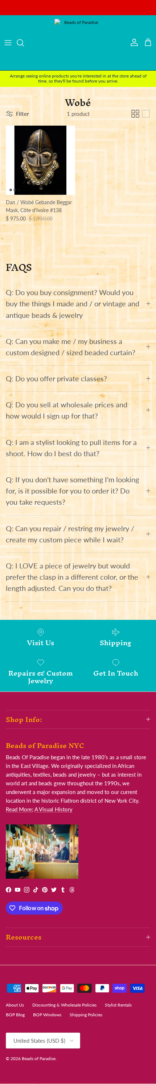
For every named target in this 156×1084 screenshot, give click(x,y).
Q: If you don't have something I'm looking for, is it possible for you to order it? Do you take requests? (72, 490)
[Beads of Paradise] (78, 43)
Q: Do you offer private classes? (56, 378)
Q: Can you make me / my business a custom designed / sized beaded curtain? (70, 347)
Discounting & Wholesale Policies (64, 1005)
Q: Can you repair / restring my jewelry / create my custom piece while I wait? (70, 534)
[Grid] (135, 113)
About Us (15, 1005)
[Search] (24, 43)
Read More (19, 809)
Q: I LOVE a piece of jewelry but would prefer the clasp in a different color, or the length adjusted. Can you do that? (72, 577)
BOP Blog (15, 1014)
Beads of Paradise (39, 1058)
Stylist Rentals (118, 1005)
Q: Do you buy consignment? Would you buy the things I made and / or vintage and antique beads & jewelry (72, 303)
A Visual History (53, 809)
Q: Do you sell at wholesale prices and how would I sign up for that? (66, 410)
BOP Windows (47, 1014)
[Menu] (8, 43)
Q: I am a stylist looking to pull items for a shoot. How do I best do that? (71, 448)
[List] (145, 113)
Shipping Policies (86, 1014)
